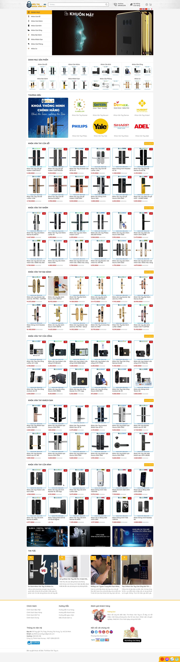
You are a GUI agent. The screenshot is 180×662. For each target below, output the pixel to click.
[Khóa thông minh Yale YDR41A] (122, 506)
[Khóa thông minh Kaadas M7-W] (122, 157)
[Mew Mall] (47, 536)
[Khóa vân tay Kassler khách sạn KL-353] (143, 414)
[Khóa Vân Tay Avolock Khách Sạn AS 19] (100, 414)
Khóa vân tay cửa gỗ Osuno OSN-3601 (119, 197)
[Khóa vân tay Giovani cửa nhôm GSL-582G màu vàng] (143, 249)
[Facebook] (92, 631)
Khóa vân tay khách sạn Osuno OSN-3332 (78, 454)
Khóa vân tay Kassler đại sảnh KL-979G (121, 298)
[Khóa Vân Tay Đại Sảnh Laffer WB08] (122, 314)
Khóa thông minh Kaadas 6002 (36, 326)
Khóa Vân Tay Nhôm (38, 207)
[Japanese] (151, 9)
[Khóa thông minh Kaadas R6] (143, 506)
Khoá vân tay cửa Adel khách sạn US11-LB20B (142, 454)
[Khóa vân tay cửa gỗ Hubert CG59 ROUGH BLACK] (58, 157)
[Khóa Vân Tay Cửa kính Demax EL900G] (79, 506)
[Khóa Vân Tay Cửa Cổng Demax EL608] (122, 350)
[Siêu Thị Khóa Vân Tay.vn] (36, 4)
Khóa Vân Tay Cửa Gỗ (38, 143)
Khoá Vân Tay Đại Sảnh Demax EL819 (78, 298)
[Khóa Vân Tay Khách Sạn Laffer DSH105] (36, 414)
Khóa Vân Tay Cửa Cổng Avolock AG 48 (120, 390)
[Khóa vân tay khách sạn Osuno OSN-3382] (100, 442)
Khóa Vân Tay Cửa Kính (39, 464)
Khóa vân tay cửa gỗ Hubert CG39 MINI (77, 197)
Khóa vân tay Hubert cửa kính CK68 (36, 490)
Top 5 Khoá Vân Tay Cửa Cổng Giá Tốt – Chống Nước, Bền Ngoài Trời (136, 586)
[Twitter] (96, 631)
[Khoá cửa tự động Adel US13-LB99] (100, 506)
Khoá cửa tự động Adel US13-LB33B (142, 490)
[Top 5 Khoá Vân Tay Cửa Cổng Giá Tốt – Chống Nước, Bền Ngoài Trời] (137, 570)
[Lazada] (111, 631)
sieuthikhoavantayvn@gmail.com (42, 634)
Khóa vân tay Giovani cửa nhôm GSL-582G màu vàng (143, 261)
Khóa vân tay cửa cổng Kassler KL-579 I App (78, 390)
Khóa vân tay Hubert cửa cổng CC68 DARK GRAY (78, 362)
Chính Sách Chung (33, 618)
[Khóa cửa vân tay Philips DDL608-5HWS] (100, 221)
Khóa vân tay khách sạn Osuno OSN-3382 (99, 454)
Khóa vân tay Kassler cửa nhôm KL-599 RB (100, 261)
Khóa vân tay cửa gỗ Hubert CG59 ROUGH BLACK (55, 169)
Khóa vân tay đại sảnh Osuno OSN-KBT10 (56, 326)
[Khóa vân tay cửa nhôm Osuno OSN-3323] (122, 249)
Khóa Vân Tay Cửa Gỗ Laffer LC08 (34, 197)
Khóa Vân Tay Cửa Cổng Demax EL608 (120, 362)
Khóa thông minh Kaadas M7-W (121, 169)
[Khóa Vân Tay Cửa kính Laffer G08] (79, 478)
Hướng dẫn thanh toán (67, 612)
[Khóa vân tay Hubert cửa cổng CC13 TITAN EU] (143, 350)
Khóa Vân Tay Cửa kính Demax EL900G (78, 518)
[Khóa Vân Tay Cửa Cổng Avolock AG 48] (122, 378)
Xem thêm (148, 143)
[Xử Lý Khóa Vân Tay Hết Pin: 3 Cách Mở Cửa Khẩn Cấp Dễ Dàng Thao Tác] (74, 566)
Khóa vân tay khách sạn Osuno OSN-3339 (120, 454)
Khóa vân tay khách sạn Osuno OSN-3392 (120, 426)
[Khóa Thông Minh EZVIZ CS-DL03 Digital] (58, 506)
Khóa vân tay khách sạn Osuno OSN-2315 (56, 426)
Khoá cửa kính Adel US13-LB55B (121, 490)
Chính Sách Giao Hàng (34, 612)
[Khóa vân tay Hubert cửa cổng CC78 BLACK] (58, 350)
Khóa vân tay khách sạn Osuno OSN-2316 (56, 454)
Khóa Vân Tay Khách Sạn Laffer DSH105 (35, 426)
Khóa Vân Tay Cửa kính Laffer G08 (78, 490)
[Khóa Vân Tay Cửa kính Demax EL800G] (36, 506)
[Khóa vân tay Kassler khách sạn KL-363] (36, 442)
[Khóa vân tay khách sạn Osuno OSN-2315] (58, 414)
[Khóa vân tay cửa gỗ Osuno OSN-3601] (122, 185)
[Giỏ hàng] (151, 4)
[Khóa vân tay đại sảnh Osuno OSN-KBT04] (58, 286)
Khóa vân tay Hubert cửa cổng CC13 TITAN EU (143, 362)
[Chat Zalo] (172, 659)
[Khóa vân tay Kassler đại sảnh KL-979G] (122, 286)
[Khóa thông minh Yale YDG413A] (100, 478)
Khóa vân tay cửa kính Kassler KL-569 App (56, 490)
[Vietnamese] (141, 9)
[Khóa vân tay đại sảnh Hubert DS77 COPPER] (143, 314)
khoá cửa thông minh (70, 584)
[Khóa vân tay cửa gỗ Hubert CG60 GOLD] (36, 157)
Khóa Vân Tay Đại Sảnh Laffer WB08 (120, 326)
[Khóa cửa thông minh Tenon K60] (100, 185)
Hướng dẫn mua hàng (66, 610)
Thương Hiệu (34, 95)
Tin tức (32, 551)
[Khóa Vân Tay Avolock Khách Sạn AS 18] (79, 414)
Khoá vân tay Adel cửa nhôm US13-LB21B (142, 233)
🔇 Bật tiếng (147, 53)
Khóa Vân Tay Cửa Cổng (40, 336)
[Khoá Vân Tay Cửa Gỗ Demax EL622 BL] (143, 157)
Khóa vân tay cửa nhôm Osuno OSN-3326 (120, 233)
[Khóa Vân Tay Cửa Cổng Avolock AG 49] (36, 378)
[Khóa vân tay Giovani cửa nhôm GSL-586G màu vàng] (79, 249)
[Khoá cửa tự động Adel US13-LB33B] (143, 478)
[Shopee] (107, 631)
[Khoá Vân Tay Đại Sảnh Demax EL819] (79, 286)
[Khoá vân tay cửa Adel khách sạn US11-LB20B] (143, 442)
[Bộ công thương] (33, 643)
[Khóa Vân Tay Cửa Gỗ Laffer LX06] (100, 157)
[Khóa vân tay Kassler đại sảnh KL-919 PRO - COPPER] (36, 286)
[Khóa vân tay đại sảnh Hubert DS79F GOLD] (100, 286)
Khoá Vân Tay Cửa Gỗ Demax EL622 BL (141, 169)
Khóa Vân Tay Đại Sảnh (39, 272)
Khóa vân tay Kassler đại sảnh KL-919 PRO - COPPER (36, 298)
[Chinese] (146, 9)
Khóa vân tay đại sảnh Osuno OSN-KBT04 (56, 298)
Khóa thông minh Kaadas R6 (143, 518)
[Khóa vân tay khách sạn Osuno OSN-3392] (122, 414)
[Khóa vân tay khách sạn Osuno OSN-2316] (58, 442)
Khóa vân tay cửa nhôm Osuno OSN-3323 (120, 261)
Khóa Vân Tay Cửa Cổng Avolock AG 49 (35, 390)
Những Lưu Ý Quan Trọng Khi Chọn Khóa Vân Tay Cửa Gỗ (105, 586)
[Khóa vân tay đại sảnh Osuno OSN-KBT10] (58, 314)
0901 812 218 (37, 636)
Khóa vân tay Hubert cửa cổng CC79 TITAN (100, 362)
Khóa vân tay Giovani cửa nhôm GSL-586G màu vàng (79, 261)
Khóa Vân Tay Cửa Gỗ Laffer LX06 (98, 169)
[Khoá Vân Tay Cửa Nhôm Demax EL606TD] (36, 221)
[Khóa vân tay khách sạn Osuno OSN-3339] (122, 442)
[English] (143, 9)
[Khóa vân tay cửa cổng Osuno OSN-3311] (100, 378)
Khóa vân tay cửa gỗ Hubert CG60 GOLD (34, 169)
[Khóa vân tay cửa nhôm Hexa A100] (58, 249)
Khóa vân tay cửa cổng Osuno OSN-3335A (56, 390)
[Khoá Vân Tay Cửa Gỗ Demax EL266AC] (58, 185)
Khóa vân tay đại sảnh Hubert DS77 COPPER (142, 326)
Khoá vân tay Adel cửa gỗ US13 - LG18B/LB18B (143, 197)
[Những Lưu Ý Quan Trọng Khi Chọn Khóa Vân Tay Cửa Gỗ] (106, 570)
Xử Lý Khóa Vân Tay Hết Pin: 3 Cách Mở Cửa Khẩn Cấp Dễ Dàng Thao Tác (73, 579)
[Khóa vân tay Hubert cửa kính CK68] (36, 478)
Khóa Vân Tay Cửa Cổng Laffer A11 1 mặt (35, 362)
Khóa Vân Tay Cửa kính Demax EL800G (35, 518)
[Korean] (149, 9)
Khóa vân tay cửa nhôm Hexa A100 (56, 261)
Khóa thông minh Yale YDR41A (120, 518)
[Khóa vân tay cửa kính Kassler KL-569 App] (58, 478)
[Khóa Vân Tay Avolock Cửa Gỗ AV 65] (79, 157)
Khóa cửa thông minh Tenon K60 (98, 197)
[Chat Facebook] (167, 659)
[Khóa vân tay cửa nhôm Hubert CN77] (79, 221)
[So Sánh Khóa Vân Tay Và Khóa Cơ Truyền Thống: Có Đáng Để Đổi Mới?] (43, 570)
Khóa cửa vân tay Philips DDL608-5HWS (99, 233)
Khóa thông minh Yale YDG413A (99, 490)
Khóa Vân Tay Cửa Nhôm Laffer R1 (57, 233)
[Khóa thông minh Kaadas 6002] (36, 314)
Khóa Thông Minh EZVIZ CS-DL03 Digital (56, 518)
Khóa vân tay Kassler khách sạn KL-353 (141, 426)
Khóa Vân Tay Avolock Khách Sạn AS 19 (99, 426)
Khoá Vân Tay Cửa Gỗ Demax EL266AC (55, 197)
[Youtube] (103, 631)
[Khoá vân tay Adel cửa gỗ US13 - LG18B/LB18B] (143, 185)
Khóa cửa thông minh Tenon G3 (141, 390)
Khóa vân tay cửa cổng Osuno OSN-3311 (99, 390)
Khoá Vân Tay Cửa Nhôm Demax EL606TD (35, 233)
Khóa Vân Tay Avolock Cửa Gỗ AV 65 (79, 169)
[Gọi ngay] (162, 659)
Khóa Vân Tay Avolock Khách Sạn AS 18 (77, 426)
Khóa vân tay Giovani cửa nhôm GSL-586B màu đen (36, 261)
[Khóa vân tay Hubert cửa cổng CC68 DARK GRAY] (79, 350)
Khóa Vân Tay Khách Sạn (40, 400)
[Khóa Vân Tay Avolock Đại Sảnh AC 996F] (100, 314)
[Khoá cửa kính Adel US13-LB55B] (122, 478)
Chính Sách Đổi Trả (33, 615)
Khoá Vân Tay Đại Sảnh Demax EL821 (142, 298)
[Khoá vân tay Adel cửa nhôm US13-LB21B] (143, 221)
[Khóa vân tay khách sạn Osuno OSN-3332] (79, 442)
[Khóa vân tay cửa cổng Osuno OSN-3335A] (58, 378)
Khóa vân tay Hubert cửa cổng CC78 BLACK (57, 362)
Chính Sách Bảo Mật (33, 610)
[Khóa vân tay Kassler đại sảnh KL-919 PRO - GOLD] (79, 314)
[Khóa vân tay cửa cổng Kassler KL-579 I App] (79, 378)
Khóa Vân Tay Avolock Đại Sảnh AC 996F (100, 326)
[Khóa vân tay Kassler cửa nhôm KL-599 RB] (100, 249)
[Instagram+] (99, 631)
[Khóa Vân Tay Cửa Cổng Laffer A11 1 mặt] (36, 350)
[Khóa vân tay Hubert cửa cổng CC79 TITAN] (100, 350)
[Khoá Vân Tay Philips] (48, 118)
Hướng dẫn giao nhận (66, 615)
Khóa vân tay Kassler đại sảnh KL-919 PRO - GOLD (78, 326)
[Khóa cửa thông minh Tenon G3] (143, 378)
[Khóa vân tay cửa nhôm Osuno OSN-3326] (122, 221)
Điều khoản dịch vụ (65, 618)
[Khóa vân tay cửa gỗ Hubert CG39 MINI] (79, 185)
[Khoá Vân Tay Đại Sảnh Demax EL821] (143, 286)
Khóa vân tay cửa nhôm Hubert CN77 (78, 233)
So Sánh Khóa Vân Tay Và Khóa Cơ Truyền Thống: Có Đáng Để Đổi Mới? (41, 586)
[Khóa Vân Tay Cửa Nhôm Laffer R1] (58, 221)
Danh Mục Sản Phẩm (38, 60)
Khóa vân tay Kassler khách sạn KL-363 (34, 454)
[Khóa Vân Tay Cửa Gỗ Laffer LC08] (36, 185)
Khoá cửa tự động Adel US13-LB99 (99, 518)
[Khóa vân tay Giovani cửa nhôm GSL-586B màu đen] (36, 249)
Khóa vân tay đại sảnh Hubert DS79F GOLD (99, 298)
